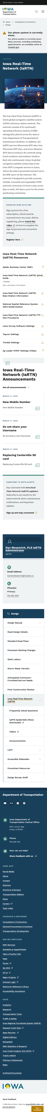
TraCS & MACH (9, 1056)
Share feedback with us (21, 856)
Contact (6, 881)
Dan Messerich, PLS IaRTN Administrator (23, 549)
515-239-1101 (14, 842)
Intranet (9, 982)
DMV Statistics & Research (15, 1046)
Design (8, 25)
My (6, 968)
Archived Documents (12, 1073)
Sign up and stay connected (20, 512)
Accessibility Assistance (14, 991)
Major (9, 977)
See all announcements (14, 387)
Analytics (7, 1005)
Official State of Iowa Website (13, 2)
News (5, 899)
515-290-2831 (13, 596)
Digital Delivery (10, 1037)
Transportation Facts (12, 1014)
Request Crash (12, 1028)
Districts (7, 885)
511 (5, 973)
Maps (5, 1065)
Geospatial (7, 1042)
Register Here (13, 239)
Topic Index (8, 908)
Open (9, 1033)
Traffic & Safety (10, 1019)
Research (7, 1009)
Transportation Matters (13, 894)
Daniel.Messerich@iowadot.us (20, 576)
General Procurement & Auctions (17, 927)
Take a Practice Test (12, 954)
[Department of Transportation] (8, 9)
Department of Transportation (9, 13)
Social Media (8, 871)
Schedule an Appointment (14, 949)
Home (8, 22)
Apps (5, 959)
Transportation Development (16, 931)
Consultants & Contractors (25, 22)
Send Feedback (9, 1099)
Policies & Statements (13, 1060)
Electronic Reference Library (16, 987)
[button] (37, 1109)
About (5, 876)
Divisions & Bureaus (12, 890)
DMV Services (9, 945)
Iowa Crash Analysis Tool (17, 1051)
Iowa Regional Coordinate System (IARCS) (22, 1023)
